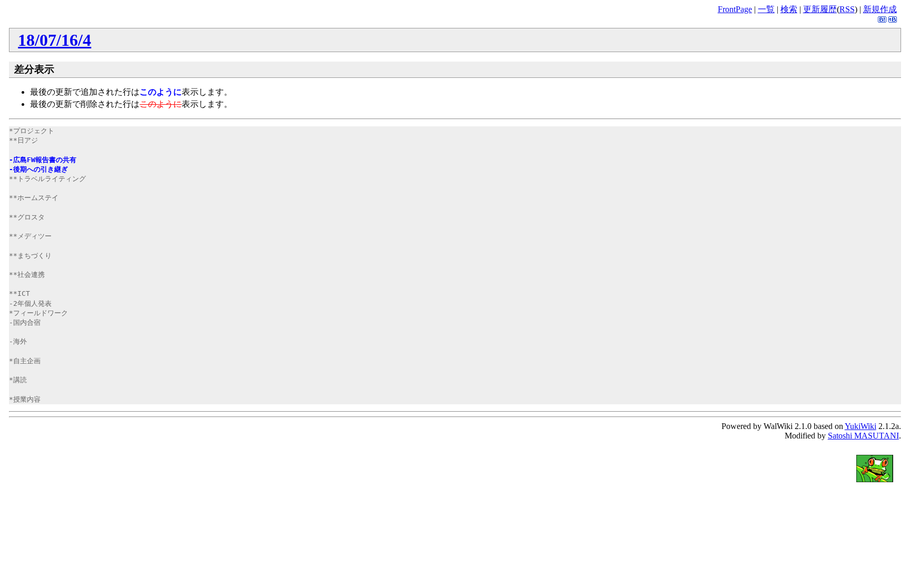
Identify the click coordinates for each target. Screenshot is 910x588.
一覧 (766, 9)
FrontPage (735, 9)
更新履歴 (820, 9)
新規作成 (880, 9)
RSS (847, 9)
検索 (788, 9)
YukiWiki (860, 426)
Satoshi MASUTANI (863, 435)
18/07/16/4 (54, 40)
